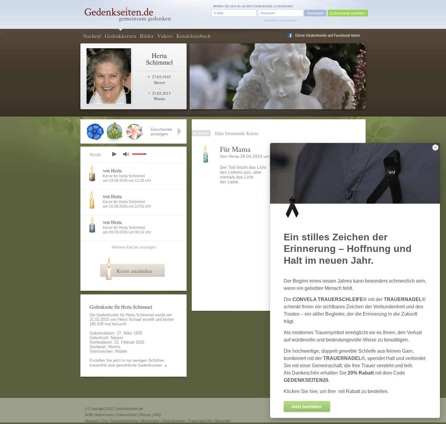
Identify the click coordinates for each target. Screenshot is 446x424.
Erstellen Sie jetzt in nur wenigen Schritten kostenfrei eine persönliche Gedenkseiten (127, 363)
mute (126, 154)
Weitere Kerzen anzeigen (134, 247)
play (114, 154)
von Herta (112, 170)
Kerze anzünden (134, 270)
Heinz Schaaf (129, 319)
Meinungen (150, 421)
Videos (165, 35)
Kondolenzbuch (193, 35)
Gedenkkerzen (120, 35)
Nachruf (92, 35)
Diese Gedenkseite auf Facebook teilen (327, 35)
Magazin (92, 421)
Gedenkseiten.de (129, 409)
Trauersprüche (200, 421)
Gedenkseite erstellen (347, 13)
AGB (89, 415)
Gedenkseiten (173, 421)
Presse (145, 415)
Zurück (202, 133)
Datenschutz (126, 415)
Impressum (104, 415)
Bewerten (223, 421)
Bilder (147, 35)
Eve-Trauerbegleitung (120, 421)
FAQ (157, 415)
